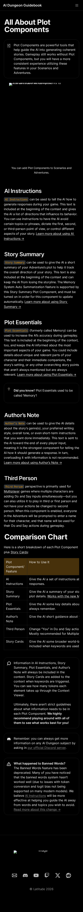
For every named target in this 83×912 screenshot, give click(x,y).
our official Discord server (47, 748)
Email (14, 875)
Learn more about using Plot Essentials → (46, 374)
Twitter (57, 875)
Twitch (46, 875)
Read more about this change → (37, 809)
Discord (25, 875)
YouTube (36, 875)
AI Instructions (35, 796)
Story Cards (19, 552)
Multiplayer (12, 491)
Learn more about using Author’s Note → (33, 462)
